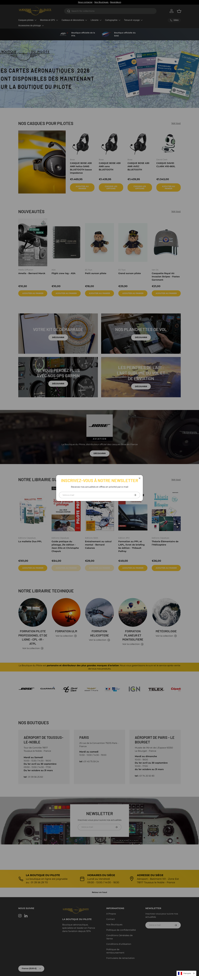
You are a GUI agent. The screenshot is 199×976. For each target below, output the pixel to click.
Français (187, 973)
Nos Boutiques (101, 2)
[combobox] (186, 973)
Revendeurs (115, 2)
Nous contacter (85, 2)
